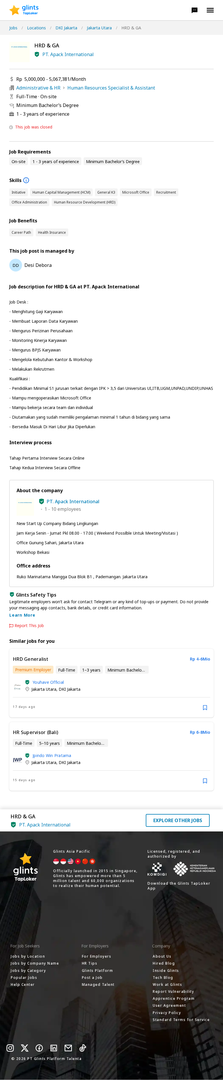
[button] (194, 10)
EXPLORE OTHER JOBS (177, 820)
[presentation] (24, 10)
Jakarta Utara (99, 28)
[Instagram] (10, 1048)
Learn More (22, 615)
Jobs (13, 28)
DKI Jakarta (66, 28)
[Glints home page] (24, 10)
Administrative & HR (38, 88)
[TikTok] (83, 1048)
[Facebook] (39, 1048)
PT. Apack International (68, 54)
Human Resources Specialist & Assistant (111, 88)
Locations (36, 28)
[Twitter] (24, 1048)
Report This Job (29, 625)
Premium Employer (33, 669)
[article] (111, 683)
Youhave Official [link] (48, 682)
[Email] (68, 1048)
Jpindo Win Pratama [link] (52, 755)
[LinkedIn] (54, 1048)
